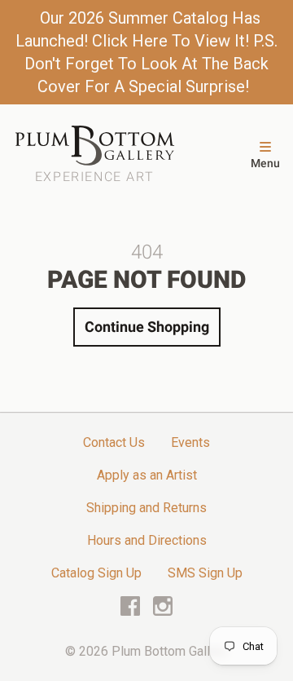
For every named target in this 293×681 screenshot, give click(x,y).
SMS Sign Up (205, 573)
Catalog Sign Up (96, 573)
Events (190, 442)
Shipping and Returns (146, 507)
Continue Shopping (147, 326)
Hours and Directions (147, 540)
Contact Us (114, 442)
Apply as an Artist (147, 475)
